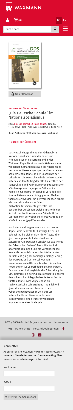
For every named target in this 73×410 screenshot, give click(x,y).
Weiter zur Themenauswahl (20, 397)
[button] (65, 28)
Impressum (61, 322)
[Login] (8, 20)
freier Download (24, 94)
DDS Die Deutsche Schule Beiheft (30, 124)
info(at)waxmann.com (38, 322)
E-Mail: (8, 382)
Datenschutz (22, 328)
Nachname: (10, 367)
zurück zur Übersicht (23, 141)
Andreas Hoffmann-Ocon (23, 108)
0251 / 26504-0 (14, 322)
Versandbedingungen (46, 328)
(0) (20, 20)
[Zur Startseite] (23, 7)
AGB (10, 328)
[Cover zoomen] (25, 65)
